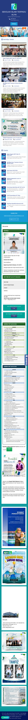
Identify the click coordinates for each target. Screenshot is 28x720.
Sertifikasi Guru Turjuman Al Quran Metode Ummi (13, 84)
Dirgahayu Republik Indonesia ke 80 (15, 203)
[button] (14, 282)
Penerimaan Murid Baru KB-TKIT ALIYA (16, 187)
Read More (4, 35)
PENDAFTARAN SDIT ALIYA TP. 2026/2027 (12, 137)
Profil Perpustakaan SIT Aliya (13, 195)
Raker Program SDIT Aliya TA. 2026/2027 (12, 58)
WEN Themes (18, 718)
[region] (14, 642)
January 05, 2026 (8, 139)
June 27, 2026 (7, 60)
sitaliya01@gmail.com (15, 20)
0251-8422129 (13, 18)
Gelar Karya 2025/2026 (8, 109)
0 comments (16, 60)
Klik (11, 219)
